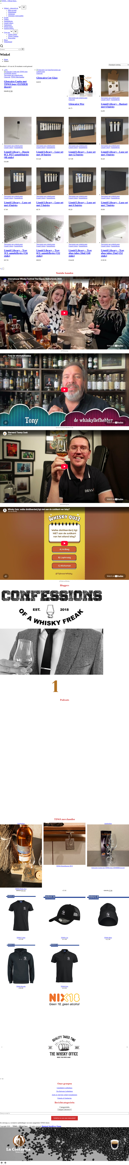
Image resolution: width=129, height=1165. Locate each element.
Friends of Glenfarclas (64, 1098)
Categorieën (64, 1107)
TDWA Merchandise (17, 77)
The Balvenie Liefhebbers (64, 1091)
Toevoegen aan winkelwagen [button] (13, 75)
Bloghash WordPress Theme (51, 1126)
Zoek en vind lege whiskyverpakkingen (64, 1095)
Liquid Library (105, 100)
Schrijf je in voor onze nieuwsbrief (64, 1118)
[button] (20, 49)
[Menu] (1, 3)
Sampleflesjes (115, 100)
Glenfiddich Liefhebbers (64, 1088)
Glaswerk (7, 77)
